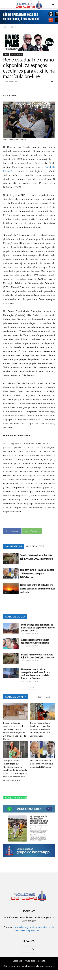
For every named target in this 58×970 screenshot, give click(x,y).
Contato (41, 961)
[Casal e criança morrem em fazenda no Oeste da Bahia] (11, 643)
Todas (38, 697)
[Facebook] (25, 949)
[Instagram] (33, 949)
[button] (53, 4)
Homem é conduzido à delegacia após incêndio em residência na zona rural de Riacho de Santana (35, 673)
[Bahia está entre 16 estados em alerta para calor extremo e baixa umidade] (11, 588)
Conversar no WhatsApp (15, 797)
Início (5, 27)
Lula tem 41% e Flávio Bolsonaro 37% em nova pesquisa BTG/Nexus (37, 573)
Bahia (13, 27)
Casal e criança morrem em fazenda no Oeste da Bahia (35, 641)
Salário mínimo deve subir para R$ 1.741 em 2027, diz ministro (37, 656)
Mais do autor (35, 546)
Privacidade (30, 961)
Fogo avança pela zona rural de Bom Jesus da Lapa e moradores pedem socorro (38, 627)
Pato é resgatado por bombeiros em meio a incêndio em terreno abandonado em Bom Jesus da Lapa (40, 729)
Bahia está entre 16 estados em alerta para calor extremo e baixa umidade (37, 588)
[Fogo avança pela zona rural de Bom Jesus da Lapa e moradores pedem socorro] (11, 628)
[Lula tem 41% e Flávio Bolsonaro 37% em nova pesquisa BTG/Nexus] (11, 573)
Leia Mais (28, 687)
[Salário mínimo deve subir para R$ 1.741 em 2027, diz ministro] (11, 558)
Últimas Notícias (16, 54)
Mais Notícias (13, 546)
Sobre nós (17, 961)
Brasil (6, 562)
